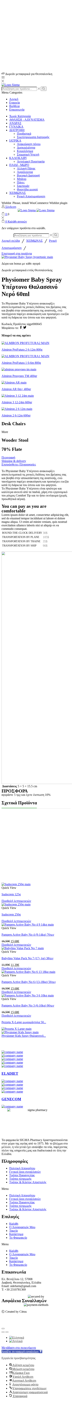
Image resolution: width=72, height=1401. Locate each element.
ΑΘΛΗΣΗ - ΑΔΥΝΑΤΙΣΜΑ (27, 119)
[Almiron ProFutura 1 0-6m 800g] (25, 356)
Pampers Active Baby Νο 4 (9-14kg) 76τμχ (28, 934)
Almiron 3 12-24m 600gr (17, 402)
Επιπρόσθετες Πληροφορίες (19, 464)
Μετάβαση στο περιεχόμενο (19, 1347)
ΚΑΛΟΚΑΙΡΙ (17, 158)
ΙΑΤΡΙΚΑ (15, 140)
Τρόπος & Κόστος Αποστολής (27, 1182)
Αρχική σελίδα (11, 240)
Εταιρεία (14, 102)
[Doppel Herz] (12, 1062)
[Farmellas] (12, 1088)
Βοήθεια (14, 106)
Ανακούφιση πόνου (29, 144)
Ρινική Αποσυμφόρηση (31, 196)
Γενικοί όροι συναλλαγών (25, 1171)
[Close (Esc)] (3, 1328)
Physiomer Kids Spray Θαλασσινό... (24, 1035)
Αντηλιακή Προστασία (31, 161)
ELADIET (10, 1073)
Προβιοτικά (24, 133)
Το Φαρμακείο (18, 1237)
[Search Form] (43, 89)
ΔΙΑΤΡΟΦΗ (17, 130)
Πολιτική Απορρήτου (22, 1168)
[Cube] (12, 1059)
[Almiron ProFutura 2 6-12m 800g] (25, 343)
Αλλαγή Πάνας (26, 168)
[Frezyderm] (12, 1091)
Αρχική (13, 99)
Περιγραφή (8, 457)
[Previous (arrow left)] (3, 1332)
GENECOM (11, 1099)
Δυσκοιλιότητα (26, 147)
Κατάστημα (16, 1234)
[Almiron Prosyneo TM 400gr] (19, 369)
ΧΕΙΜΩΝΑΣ (17, 192)
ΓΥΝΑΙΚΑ (16, 126)
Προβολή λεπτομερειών (16, 901)
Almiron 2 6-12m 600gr (16, 415)
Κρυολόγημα (25, 151)
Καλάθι (13, 1223)
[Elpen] (12, 1081)
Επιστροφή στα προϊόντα (17, 253)
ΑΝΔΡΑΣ (15, 123)
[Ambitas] (12, 1052)
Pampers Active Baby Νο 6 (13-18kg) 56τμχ (29, 982)
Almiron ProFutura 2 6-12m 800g (22, 349)
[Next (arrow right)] (6, 1332)
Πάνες (21, 182)
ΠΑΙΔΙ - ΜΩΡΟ (19, 165)
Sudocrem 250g (11, 914)
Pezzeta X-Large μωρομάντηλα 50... (24, 1022)
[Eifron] (12, 1066)
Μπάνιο (21, 179)
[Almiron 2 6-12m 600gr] (17, 408)
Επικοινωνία (16, 109)
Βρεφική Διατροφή (28, 175)
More (5, 432)
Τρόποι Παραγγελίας (22, 1175)
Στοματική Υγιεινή (28, 154)
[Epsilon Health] (12, 1084)
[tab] (36, 457)
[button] (36, 1189)
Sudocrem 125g (11, 894)
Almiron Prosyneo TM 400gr (19, 376)
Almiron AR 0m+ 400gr (16, 389)
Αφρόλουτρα (25, 172)
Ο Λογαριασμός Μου (22, 1227)
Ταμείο (13, 1230)
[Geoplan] (12, 1106)
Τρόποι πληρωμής (20, 1178)
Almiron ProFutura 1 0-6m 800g (21, 362)
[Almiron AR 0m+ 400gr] (14, 382)
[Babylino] (12, 1055)
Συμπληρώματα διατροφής (33, 137)
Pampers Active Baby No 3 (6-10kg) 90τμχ (28, 1005)
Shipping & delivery (14, 461)
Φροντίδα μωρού (27, 189)
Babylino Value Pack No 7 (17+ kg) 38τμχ (27, 958)
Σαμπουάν (23, 186)
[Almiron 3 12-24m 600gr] (18, 395)
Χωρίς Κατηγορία (20, 116)
